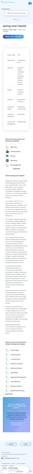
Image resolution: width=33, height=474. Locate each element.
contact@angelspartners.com (11, 458)
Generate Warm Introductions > (16, 424)
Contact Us (11, 465)
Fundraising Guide (6, 463)
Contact (18, 36)
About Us (13, 463)
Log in (25, 444)
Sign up (11, 444)
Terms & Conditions (21, 463)
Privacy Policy (4, 465)
